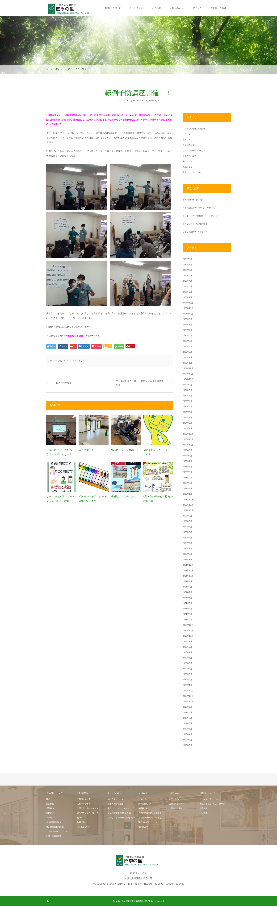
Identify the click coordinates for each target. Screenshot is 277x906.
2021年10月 (188, 576)
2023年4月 (187, 477)
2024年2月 (187, 423)
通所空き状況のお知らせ (87, 813)
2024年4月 (187, 412)
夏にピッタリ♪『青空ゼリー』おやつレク (200, 216)
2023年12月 (188, 434)
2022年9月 (187, 516)
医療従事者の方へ (177, 804)
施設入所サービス (115, 799)
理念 (48, 799)
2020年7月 (187, 652)
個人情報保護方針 (54, 822)
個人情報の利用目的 (55, 827)
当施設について (113, 8)
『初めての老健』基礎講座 (194, 129)
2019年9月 (187, 707)
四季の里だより (189, 156)
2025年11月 (188, 308)
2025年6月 (187, 335)
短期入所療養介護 (115, 804)
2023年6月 (187, 467)
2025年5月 (187, 341)
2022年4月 (187, 543)
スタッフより (154, 100)
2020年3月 (187, 674)
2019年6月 (187, 723)
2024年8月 (187, 390)
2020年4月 (187, 669)
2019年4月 (187, 734)
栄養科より (187, 161)
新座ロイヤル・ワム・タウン (212, 804)
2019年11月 (188, 696)
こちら (92, 336)
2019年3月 (187, 740)
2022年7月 (187, 527)
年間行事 (81, 822)
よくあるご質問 (83, 827)
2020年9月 (187, 641)
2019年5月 (187, 729)
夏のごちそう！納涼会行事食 (195, 224)
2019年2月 (187, 745)
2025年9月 (187, 319)
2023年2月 (187, 488)
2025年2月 (187, 357)
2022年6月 (187, 532)
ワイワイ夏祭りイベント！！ (195, 232)
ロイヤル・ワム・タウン (210, 799)
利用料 (80, 818)
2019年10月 (188, 701)
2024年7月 (187, 396)
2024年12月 (188, 368)
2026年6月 (187, 270)
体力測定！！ (86, 450)
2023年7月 (187, 461)
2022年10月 (188, 510)
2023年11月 (188, 439)
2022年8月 (187, 521)
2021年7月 (187, 592)
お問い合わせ (177, 8)
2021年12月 (188, 565)
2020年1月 (187, 685)
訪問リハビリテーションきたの (121, 818)
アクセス (197, 8)
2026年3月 (187, 286)
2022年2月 (187, 554)
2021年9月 (187, 581)
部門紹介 (50, 813)
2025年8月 (187, 325)
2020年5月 (187, 663)
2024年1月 (187, 428)
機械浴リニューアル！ (123, 496)
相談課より (187, 167)
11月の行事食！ (64, 383)
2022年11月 (188, 505)
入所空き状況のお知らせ (87, 808)
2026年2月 (187, 292)
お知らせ (156, 8)
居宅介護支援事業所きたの (119, 813)
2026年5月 (187, 275)
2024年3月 (187, 417)
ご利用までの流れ (84, 799)
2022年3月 (187, 548)
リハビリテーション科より (194, 150)
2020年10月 (188, 636)
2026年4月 (187, 281)
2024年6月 (187, 401)
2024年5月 (187, 406)
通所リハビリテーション (193, 172)
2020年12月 (188, 625)
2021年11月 (188, 570)
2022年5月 (187, 538)
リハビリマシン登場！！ (125, 450)
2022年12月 (188, 499)
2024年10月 (188, 379)
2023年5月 (187, 472)
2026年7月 (187, 264)
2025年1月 (187, 363)
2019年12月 (188, 690)
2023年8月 (187, 456)
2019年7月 (187, 718)
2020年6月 (187, 658)
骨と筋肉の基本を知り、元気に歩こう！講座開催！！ (139, 383)
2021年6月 (187, 598)
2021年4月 (187, 609)
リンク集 (203, 813)
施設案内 (50, 808)
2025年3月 (187, 352)
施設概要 (50, 804)
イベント (143, 100)
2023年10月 (188, 445)
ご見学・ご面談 (218, 8)
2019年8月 (187, 712)
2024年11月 (188, 374)
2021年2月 (187, 619)
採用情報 (203, 808)
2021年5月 (187, 603)
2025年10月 (188, 314)
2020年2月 (187, 680)
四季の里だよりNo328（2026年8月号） (200, 208)
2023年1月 (187, 494)
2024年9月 (187, 385)
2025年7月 (187, 330)
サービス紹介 (136, 8)
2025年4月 (187, 346)
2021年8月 (187, 587)
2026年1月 (187, 297)
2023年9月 (187, 450)
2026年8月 (187, 259)
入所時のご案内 (83, 804)
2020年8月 (187, 647)
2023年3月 (187, 483)
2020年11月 (188, 630)
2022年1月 (187, 559)
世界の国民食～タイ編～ (193, 200)
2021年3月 (187, 614)
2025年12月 (188, 303)
